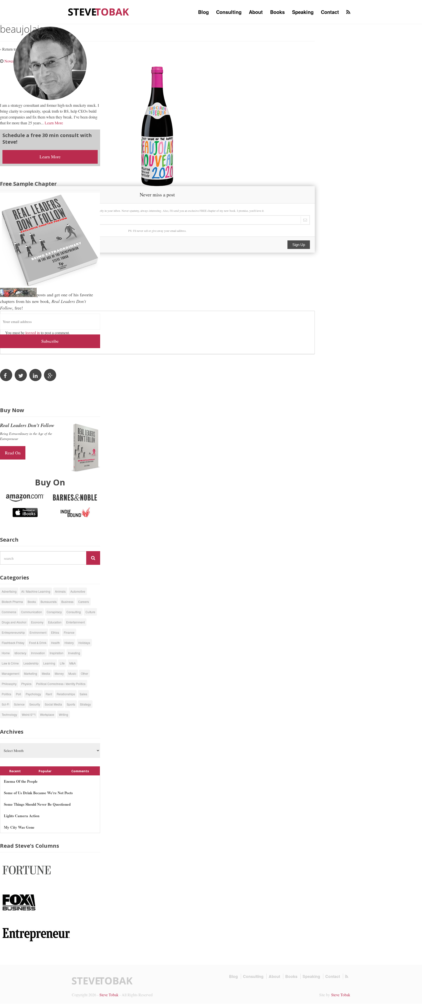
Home (6, 653)
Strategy (85, 704)
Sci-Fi (5, 704)
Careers (83, 602)
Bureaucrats (49, 602)
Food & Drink (37, 643)
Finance (69, 632)
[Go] (93, 558)
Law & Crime (10, 663)
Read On (13, 453)
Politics (6, 694)
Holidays (84, 643)
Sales (83, 694)
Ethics (55, 632)
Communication (31, 612)
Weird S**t (28, 714)
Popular (45, 771)
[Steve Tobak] (98, 11)
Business (67, 602)
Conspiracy (54, 612)
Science (19, 704)
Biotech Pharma (12, 602)
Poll (18, 694)
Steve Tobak (108, 994)
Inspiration (56, 653)
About (256, 11)
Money (59, 673)
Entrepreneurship (13, 632)
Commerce (9, 612)
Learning (49, 663)
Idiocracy (20, 653)
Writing (63, 714)
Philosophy (9, 684)
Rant (49, 694)
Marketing (30, 673)
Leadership (31, 663)
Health (55, 643)
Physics (26, 684)
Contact (330, 11)
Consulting (229, 11)
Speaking (303, 11)
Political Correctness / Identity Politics (60, 684)
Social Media (53, 704)
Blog (203, 11)
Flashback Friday (13, 643)
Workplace (47, 714)
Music (72, 673)
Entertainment (75, 622)
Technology (9, 714)
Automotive (77, 591)
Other (84, 673)
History (69, 643)
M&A (72, 663)
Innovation (38, 653)
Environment (38, 632)
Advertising (9, 591)
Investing (74, 653)
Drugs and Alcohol (14, 622)
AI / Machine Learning (35, 591)
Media (46, 673)
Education (55, 622)
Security (34, 704)
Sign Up (298, 245)
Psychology (33, 694)
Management (10, 673)
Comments (80, 771)
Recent (15, 771)
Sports (71, 704)
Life (62, 663)
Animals (60, 591)
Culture (90, 612)
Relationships (66, 694)
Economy (37, 622)
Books (277, 11)
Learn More (54, 122)
